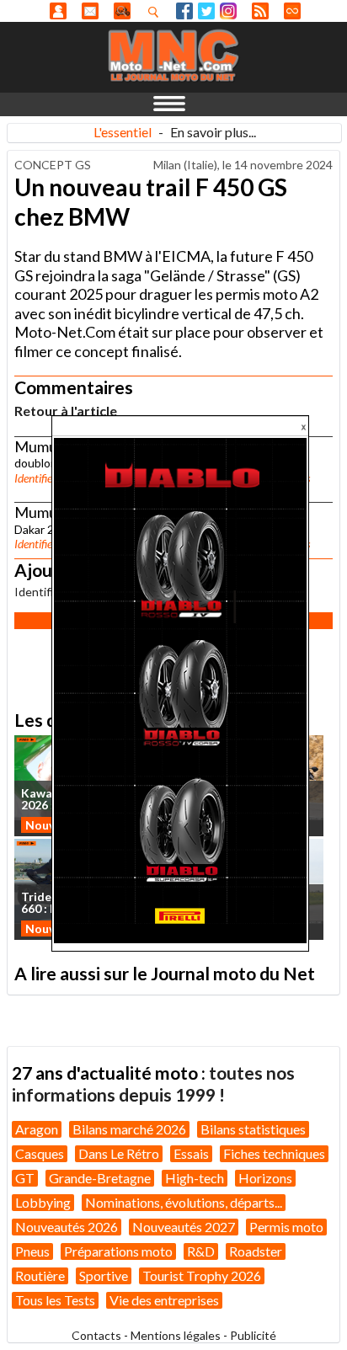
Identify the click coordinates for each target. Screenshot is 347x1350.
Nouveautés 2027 (183, 1227)
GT (25, 1178)
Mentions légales (176, 1335)
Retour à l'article (65, 411)
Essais (191, 1153)
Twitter (206, 11)
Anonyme (58, 11)
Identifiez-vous (48, 478)
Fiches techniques (274, 1153)
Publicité (253, 1335)
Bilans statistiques (253, 1129)
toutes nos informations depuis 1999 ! (153, 1083)
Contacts (96, 1335)
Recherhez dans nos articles (156, 11)
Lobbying (43, 1202)
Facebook (184, 11)
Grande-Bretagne (100, 1178)
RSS (260, 11)
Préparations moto (118, 1251)
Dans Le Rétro (118, 1153)
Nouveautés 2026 (66, 1227)
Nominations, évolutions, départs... (183, 1202)
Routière (40, 1275)
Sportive (103, 1275)
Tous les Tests (55, 1300)
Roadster (255, 1251)
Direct (292, 11)
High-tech (194, 1178)
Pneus (32, 1251)
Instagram (228, 11)
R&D (201, 1251)
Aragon (36, 1129)
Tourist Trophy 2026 (201, 1275)
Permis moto (286, 1227)
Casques (39, 1153)
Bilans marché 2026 (129, 1129)
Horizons (265, 1178)
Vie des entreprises (164, 1300)
